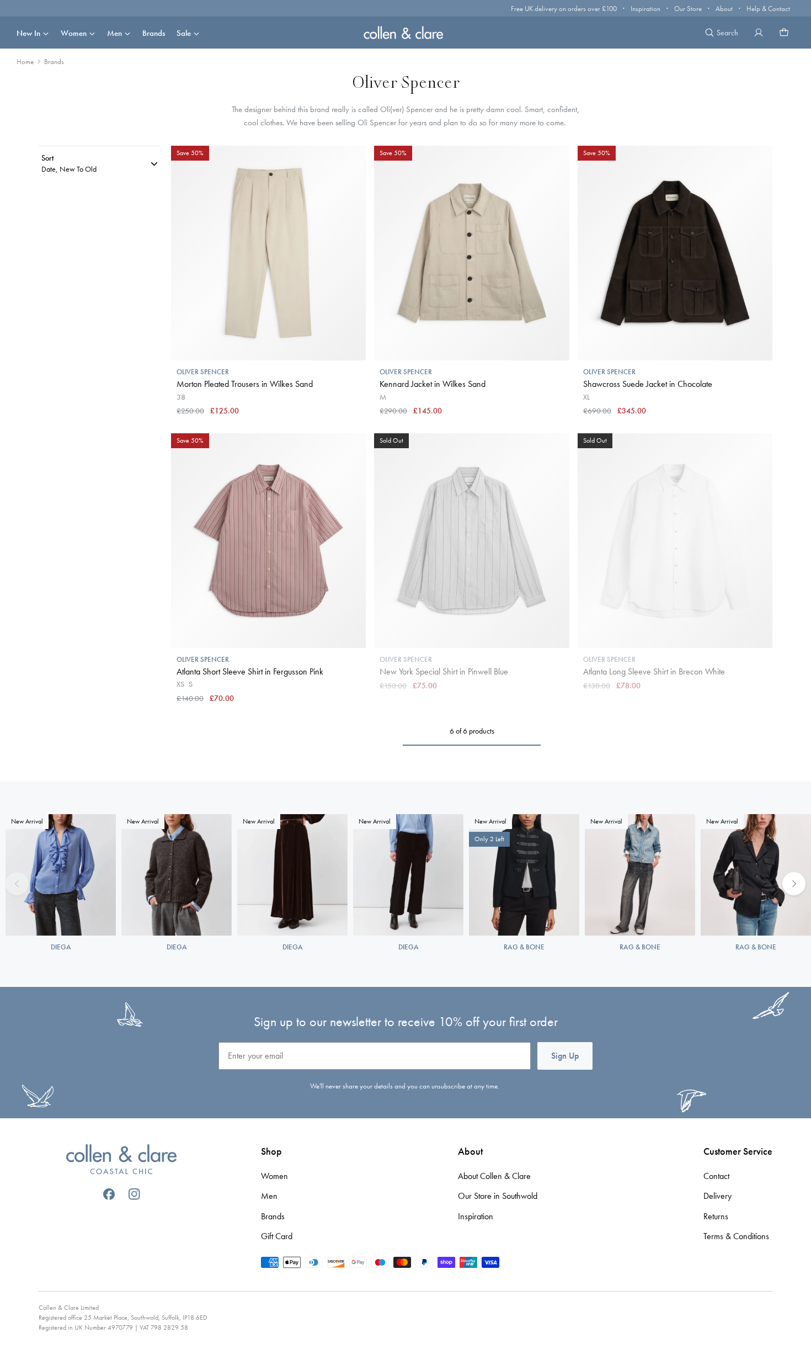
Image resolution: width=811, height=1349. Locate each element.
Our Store (688, 8)
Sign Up (565, 1055)
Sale (184, 33)
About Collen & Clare (494, 1176)
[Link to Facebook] (109, 1194)
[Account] (758, 32)
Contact (716, 1176)
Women (74, 33)
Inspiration (645, 8)
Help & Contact (768, 8)
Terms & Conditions (736, 1236)
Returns (715, 1216)
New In (28, 33)
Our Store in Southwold (497, 1196)
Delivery (717, 1196)
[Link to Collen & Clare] (121, 1160)
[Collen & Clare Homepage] (405, 32)
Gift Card (276, 1236)
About (724, 8)
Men (114, 33)
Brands (153, 33)
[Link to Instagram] (134, 1194)
